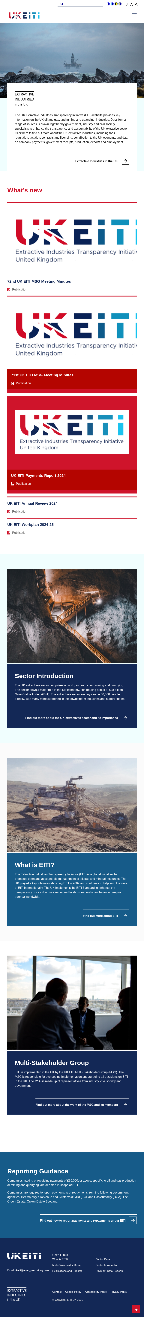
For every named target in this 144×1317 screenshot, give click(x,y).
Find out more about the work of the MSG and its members (76, 1104)
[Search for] (61, 3)
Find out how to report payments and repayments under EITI (82, 1220)
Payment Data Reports (109, 1270)
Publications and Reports (67, 1270)
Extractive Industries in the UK (96, 161)
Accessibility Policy (96, 1291)
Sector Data (103, 1259)
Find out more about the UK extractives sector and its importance (71, 717)
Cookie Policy (73, 1291)
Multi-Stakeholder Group (66, 1264)
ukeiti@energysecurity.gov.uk (32, 1270)
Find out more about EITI (100, 915)
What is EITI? (60, 1259)
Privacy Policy (119, 1291)
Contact (57, 1291)
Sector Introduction (107, 1264)
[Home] (24, 16)
